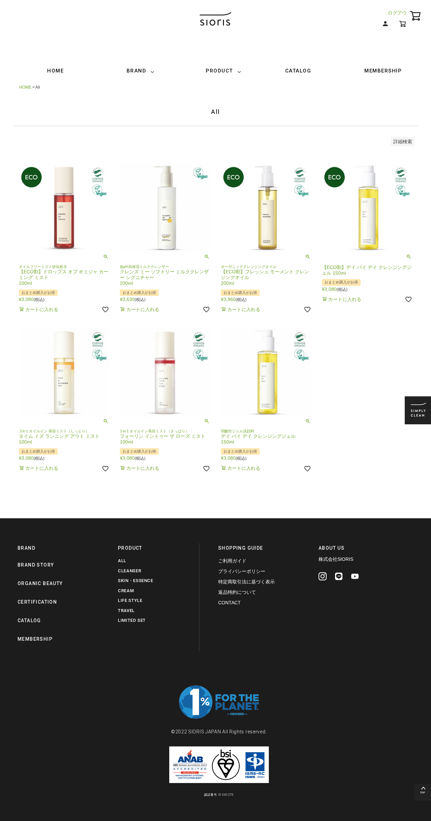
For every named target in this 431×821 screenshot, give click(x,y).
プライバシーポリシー (241, 571)
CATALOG (298, 71)
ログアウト (399, 13)
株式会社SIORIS (336, 559)
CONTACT (229, 602)
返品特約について (237, 592)
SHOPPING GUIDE (240, 548)
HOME (55, 71)
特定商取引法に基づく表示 (246, 581)
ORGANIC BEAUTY (40, 583)
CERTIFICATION (37, 602)
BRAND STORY (36, 565)
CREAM (126, 590)
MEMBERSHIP (383, 71)
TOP (422, 792)
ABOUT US (331, 548)
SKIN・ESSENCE (135, 580)
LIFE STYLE (130, 600)
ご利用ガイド (232, 561)
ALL (122, 560)
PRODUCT (219, 71)
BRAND (136, 71)
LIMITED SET (132, 620)
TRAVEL (126, 610)
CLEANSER (129, 570)
